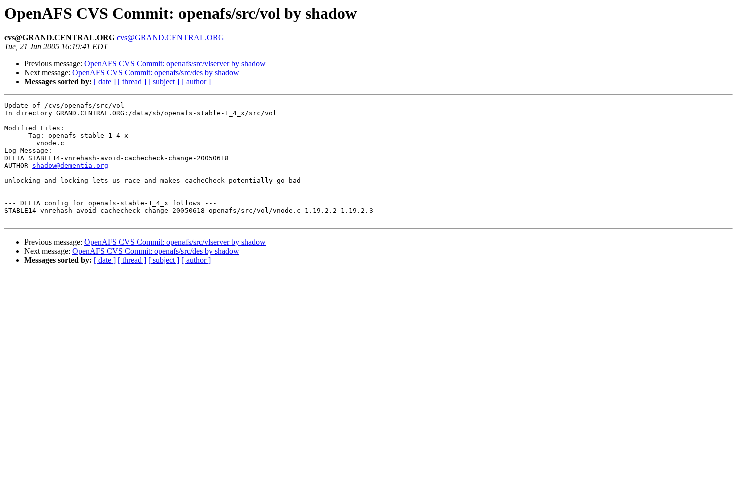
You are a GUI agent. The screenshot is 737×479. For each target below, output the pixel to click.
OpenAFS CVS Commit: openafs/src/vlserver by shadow (175, 63)
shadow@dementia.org (70, 165)
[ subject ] (163, 81)
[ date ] (105, 81)
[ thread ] (132, 81)
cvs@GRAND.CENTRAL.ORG (170, 37)
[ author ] (196, 81)
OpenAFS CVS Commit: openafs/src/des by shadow (155, 72)
